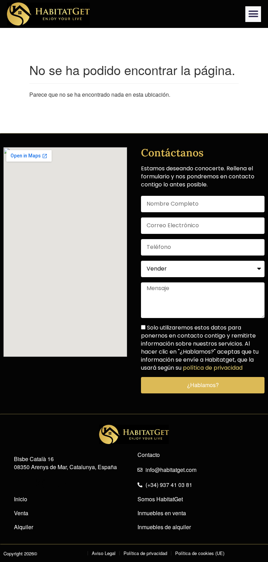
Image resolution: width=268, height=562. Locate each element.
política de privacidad (213, 368)
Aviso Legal (104, 553)
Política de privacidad (145, 553)
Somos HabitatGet (160, 499)
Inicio (20, 499)
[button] (253, 14)
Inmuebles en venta (161, 513)
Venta (21, 513)
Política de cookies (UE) (199, 553)
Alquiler (23, 527)
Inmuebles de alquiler (164, 527)
